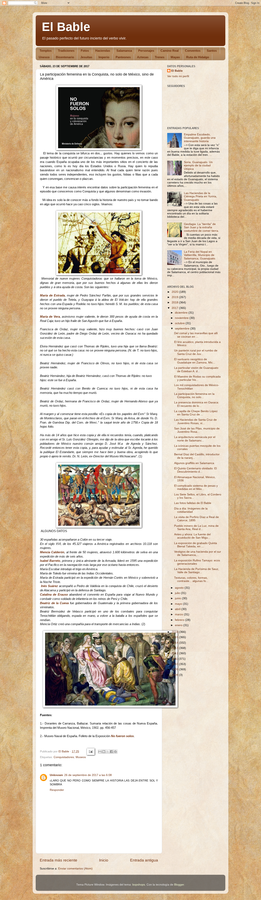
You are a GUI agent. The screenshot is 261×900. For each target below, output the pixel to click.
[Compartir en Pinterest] (115, 752)
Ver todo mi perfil (178, 76)
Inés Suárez (49, 586)
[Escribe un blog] (104, 752)
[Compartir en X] (108, 752)
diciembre (181, 312)
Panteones (123, 57)
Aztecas (142, 57)
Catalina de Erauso (54, 594)
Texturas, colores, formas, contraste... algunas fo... (191, 579)
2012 (175, 653)
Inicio (103, 860)
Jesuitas (86, 57)
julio (178, 593)
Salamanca (124, 50)
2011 (175, 658)
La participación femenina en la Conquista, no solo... (194, 395)
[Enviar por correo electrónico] (100, 752)
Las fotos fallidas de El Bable (192, 503)
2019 (175, 297)
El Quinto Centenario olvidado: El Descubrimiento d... (195, 470)
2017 (175, 308)
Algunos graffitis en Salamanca (194, 463)
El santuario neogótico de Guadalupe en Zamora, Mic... (194, 361)
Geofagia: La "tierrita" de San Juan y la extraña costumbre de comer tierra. (201, 227)
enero (179, 625)
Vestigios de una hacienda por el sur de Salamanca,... (197, 553)
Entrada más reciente (58, 860)
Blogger (179, 884)
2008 (175, 674)
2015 (175, 637)
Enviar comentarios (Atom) (75, 868)
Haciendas (102, 50)
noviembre (182, 317)
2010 (175, 664)
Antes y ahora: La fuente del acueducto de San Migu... (192, 536)
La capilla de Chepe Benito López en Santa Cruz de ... (196, 413)
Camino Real (169, 50)
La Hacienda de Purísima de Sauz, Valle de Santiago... (196, 570)
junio (178, 598)
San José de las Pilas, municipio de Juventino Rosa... (197, 430)
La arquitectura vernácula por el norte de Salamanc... (194, 439)
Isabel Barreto (50, 560)
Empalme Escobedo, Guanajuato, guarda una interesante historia (200, 138)
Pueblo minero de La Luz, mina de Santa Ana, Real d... (196, 527)
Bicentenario (65, 57)
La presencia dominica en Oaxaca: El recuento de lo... (196, 404)
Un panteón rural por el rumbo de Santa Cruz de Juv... (195, 352)
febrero (180, 619)
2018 (175, 302)
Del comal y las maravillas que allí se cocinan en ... (196, 335)
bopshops (138, 884)
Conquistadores (64, 757)
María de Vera (50, 316)
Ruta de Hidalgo (197, 57)
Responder (57, 789)
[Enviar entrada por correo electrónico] (90, 751)
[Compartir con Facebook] (111, 752)
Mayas (175, 57)
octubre (180, 323)
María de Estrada (52, 295)
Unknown (56, 775)
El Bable (66, 27)
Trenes (159, 57)
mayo (179, 603)
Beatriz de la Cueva (54, 603)
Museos (81, 757)
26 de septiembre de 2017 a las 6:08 (88, 775)
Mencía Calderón (52, 552)
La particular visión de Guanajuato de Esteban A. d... (196, 369)
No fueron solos (122, 736)
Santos (212, 50)
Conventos (192, 50)
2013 (175, 648)
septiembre (182, 328)
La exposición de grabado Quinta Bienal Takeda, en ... (195, 545)
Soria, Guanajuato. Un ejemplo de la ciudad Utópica (198, 165)
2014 (175, 642)
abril (178, 609)
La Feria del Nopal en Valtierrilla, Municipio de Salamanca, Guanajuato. (200, 255)
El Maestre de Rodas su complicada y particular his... (197, 378)
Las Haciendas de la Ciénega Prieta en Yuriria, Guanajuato (200, 196)
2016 (175, 631)
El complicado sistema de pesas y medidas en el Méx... (196, 487)
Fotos (85, 50)
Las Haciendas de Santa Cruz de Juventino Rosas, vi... (195, 421)
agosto (180, 587)
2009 (175, 669)
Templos (46, 50)
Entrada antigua (144, 860)
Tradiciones (66, 50)
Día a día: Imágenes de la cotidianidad (191, 510)
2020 (175, 291)
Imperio (103, 57)
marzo (179, 614)
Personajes (146, 50)
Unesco (44, 57)
